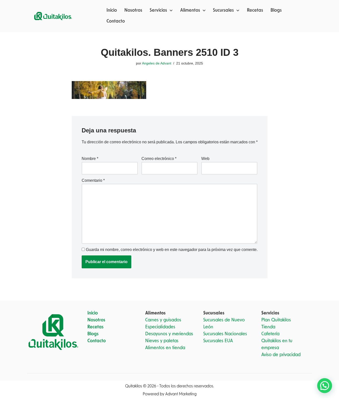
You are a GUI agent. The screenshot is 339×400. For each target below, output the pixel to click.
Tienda (268, 327)
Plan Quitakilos (276, 320)
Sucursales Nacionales (225, 334)
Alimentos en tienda (165, 348)
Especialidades (160, 327)
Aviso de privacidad (281, 355)
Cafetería (270, 334)
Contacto (115, 21)
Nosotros (133, 10)
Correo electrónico (158, 158)
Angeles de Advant (156, 63)
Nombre (90, 158)
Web (205, 158)
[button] (324, 385)
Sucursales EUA (218, 341)
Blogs (276, 10)
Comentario (93, 180)
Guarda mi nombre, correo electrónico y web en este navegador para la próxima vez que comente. (172, 249)
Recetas (255, 10)
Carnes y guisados (163, 320)
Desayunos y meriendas (169, 334)
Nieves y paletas (161, 341)
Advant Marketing (181, 394)
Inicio (111, 10)
